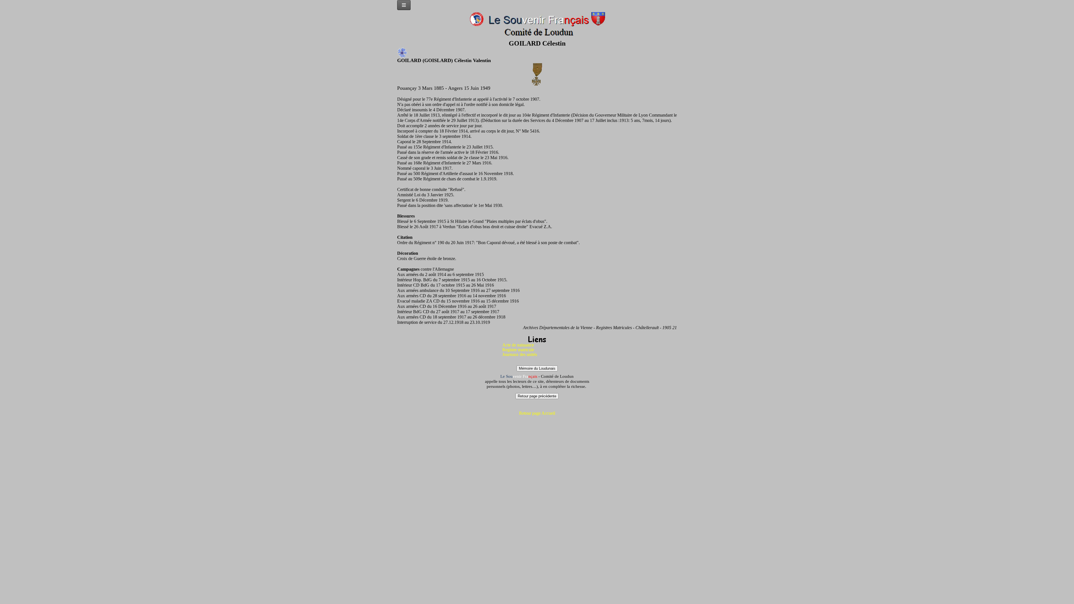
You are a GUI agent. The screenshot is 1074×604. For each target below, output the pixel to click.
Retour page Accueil (537, 413)
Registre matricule (518, 349)
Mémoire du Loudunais (537, 368)
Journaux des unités (519, 354)
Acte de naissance (518, 345)
